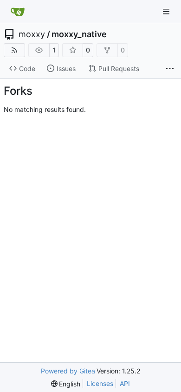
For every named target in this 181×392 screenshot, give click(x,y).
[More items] (169, 68)
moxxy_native (79, 34)
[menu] (66, 384)
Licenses (100, 383)
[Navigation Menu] (167, 11)
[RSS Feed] (14, 50)
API (125, 383)
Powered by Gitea (68, 371)
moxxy (32, 34)
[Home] (18, 11)
